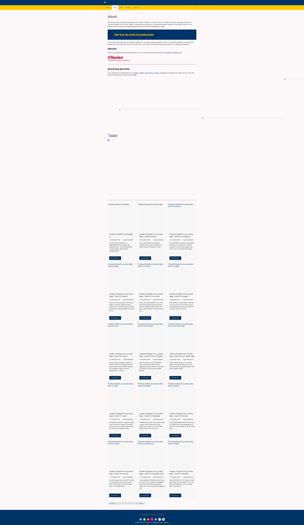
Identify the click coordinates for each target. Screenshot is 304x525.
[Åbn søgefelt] (197, 7)
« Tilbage (112, 503)
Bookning (128, 7)
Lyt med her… (115, 258)
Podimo (141, 73)
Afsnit (115, 7)
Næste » (141, 503)
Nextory (157, 73)
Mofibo (136, 73)
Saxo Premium (149, 73)
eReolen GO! (178, 52)
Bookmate (163, 73)
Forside (108, 7)
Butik (121, 7)
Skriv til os (137, 7)
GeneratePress (164, 522)
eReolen (168, 52)
